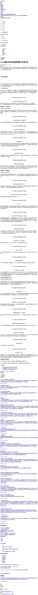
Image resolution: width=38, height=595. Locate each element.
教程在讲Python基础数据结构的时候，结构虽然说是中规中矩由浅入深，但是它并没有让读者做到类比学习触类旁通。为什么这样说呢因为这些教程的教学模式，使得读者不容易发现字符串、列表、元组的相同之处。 (18, 446)
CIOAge (6, 546)
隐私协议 (4, 562)
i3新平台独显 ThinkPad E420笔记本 (8, 369)
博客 (1, 2)
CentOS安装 (2, 523)
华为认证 (12, 15)
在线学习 (2, 16)
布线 (1, 397)
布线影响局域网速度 (5, 391)
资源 (3, 17)
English (3, 560)
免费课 (1, 7)
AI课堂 (1, 10)
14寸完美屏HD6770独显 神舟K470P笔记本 (9, 368)
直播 (9, 17)
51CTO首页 (2, 1)
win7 (1, 465)
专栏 (7, 17)
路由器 (1, 442)
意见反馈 (4, 559)
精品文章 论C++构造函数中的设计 (7, 420)
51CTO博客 (2, 591)
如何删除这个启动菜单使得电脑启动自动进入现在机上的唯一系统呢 (12, 496)
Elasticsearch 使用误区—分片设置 (7, 379)
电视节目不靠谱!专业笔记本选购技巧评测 (9, 367)
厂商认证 (15, 15)
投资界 (20, 579)
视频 (3, 50)
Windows (9, 494)
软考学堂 (13, 14)
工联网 (2, 579)
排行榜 (6, 14)
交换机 (4, 442)
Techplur (10, 546)
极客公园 (5, 579)
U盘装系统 (4, 398)
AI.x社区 (11, 591)
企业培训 (2, 8)
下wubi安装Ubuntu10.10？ (7, 412)
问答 (4, 17)
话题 (3, 51)
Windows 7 (2, 494)
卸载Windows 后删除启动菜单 (7, 495)
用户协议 (4, 561)
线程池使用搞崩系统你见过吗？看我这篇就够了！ (10, 472)
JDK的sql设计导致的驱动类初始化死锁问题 (9, 466)
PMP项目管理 (21, 15)
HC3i (8, 546)
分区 (5, 465)
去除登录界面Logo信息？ (6, 508)
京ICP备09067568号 (7, 567)
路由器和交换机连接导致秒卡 (6, 436)
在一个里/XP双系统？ (6, 458)
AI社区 (3, 52)
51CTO (3, 546)
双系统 (3, 465)
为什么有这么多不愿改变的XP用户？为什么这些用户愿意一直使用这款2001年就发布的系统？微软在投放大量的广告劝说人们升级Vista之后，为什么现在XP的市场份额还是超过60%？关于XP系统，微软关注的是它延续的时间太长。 (18, 481)
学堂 (1, 3)
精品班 (1, 4)
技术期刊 (4, 53)
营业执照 (2, 573)
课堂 (6, 17)
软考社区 (2, 5)
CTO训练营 (13, 551)
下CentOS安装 (3, 517)
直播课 (11, 14)
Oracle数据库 (2, 435)
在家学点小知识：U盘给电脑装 (7, 487)
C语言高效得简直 (4, 385)
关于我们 (4, 555)
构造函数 (3, 427)
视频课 (1, 14)
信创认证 (9, 15)
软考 (7, 15)
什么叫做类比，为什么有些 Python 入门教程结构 (10, 443)
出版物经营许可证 (7, 573)
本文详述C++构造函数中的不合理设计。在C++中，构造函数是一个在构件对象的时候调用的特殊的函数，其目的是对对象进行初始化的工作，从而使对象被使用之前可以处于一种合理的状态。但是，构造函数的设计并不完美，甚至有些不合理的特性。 (19, 423)
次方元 (23, 579)
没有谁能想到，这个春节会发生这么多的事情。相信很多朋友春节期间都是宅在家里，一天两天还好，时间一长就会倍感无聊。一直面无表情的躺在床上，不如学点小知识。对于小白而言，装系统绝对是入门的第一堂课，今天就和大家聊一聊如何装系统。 (19, 489)
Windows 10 (6, 494)
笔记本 (1, 372)
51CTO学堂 (4, 551)
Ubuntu (3, 419)
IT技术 (18, 15)
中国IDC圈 (13, 579)
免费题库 (25, 15)
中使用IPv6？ (4, 500)
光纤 (3, 397)
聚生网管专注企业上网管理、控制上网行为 (9, 452)
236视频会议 (9, 579)
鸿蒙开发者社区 (3, 9)
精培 (7, 551)
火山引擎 (25, 579)
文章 (1, 17)
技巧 (3, 372)
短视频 (9, 14)
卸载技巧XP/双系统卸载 (6, 478)
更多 (5, 525)
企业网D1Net (17, 579)
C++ (1, 427)
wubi (1, 419)
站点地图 (4, 558)
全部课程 (2, 15)
